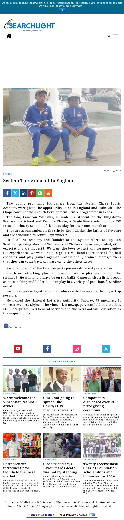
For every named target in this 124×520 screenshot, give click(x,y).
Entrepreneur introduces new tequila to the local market (19, 470)
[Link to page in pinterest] (32, 193)
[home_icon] (8, 36)
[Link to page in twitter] (15, 193)
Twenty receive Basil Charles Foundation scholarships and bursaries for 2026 (100, 470)
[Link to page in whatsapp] (40, 193)
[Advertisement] (62, 62)
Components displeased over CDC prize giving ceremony (100, 404)
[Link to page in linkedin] (24, 193)
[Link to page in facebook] (7, 193)
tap (115, 35)
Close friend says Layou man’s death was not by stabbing (60, 468)
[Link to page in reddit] (48, 193)
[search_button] (108, 36)
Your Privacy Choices (73, 514)
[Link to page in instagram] (77, 349)
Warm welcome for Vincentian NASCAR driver (20, 402)
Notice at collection (41, 514)
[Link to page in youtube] (18, 349)
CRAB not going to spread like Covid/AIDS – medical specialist (59, 404)
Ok (62, 10)
